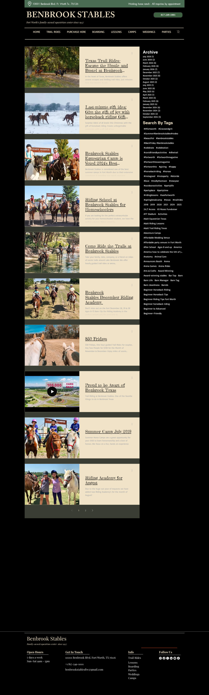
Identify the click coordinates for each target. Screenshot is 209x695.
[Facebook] (164, 658)
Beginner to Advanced (154, 308)
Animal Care (160, 256)
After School (150, 247)
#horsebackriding (152, 171)
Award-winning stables (155, 275)
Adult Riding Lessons (154, 223)
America (178, 247)
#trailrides (178, 199)
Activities (162, 214)
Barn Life (148, 280)
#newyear (174, 180)
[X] (167, 658)
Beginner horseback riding (157, 303)
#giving (163, 166)
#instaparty (163, 176)
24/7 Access (149, 209)
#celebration (162, 147)
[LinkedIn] (171, 658)
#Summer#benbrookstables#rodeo (161, 133)
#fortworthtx (150, 166)
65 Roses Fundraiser (167, 209)
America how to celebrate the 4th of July (163, 251)
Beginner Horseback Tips (156, 294)
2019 (152, 204)
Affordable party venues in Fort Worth (162, 242)
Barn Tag (174, 280)
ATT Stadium (150, 214)
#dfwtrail (173, 152)
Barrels (164, 285)
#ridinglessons (151, 195)
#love (146, 180)
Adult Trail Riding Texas (155, 228)
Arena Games (150, 266)
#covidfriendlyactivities (155, 152)
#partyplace (149, 190)
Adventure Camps (152, 232)
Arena (167, 261)
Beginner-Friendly (153, 313)
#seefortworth (167, 195)
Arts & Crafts (150, 270)
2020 (159, 204)
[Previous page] (72, 510)
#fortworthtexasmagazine (157, 161)
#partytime (162, 190)
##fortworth (150, 128)
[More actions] (133, 53)
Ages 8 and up (165, 247)
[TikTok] (178, 658)
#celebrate (149, 147)
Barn (180, 275)
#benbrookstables (164, 138)
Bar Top (172, 275)
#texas (167, 199)
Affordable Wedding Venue (157, 237)
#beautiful (149, 138)
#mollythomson (159, 180)
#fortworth (149, 157)
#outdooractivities (153, 185)
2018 (146, 204)
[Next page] (92, 510)
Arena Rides (164, 266)
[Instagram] (160, 658)
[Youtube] (174, 658)
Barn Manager (162, 280)
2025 (179, 204)
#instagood (149, 176)
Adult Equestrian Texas (155, 218)
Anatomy (148, 256)
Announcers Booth (153, 261)
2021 (166, 204)
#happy (172, 166)
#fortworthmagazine (167, 157)
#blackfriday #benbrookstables (159, 143)
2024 (172, 204)
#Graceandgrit (165, 128)
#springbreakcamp (153, 199)
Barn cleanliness (152, 285)
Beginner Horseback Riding (157, 289)
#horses (167, 171)
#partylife (169, 185)
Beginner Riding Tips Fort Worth (160, 299)
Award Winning (165, 270)
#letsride (174, 176)
